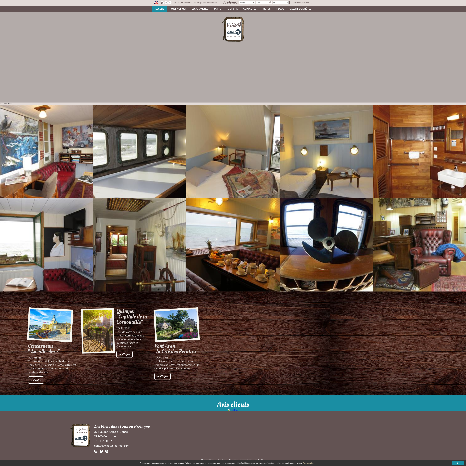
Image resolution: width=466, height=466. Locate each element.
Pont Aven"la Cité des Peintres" (176, 348)
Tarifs (217, 8)
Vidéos (280, 8)
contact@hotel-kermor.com (205, 2)
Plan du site (222, 460)
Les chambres (200, 8)
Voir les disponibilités (301, 2)
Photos (266, 8)
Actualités (249, 8)
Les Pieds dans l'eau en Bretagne (122, 427)
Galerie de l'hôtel (300, 8)
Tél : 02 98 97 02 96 (183, 2)
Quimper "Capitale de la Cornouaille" (131, 317)
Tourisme (232, 8)
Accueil (159, 8)
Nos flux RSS (259, 460)
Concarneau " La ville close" (44, 348)
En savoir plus (308, 463)
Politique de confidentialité (240, 460)
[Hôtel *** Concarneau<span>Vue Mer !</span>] (233, 29)
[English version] (156, 2)
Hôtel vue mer (178, 8)
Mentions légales (208, 460)
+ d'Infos (36, 380)
